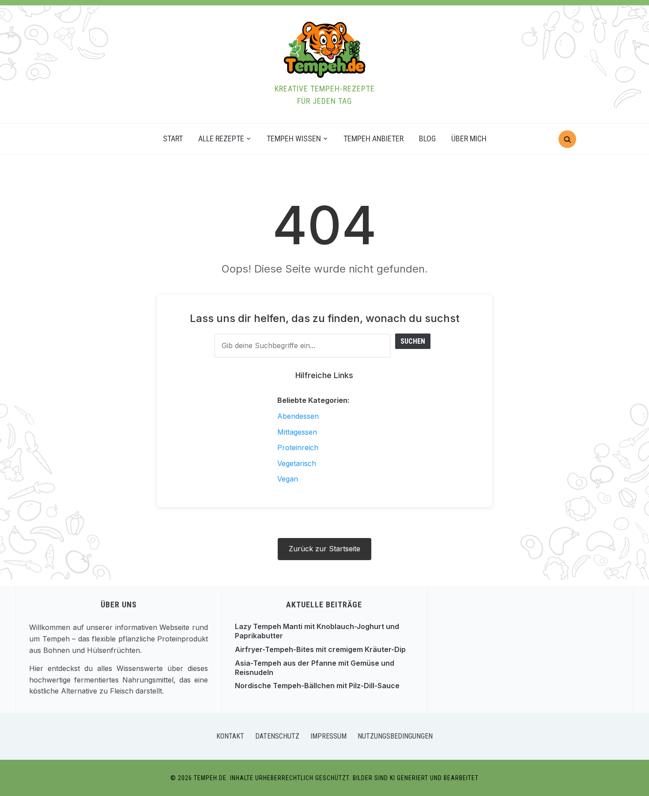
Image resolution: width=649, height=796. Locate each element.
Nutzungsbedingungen (395, 736)
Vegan (287, 478)
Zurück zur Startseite (324, 548)
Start (173, 138)
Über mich (469, 138)
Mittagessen (297, 432)
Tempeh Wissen (294, 138)
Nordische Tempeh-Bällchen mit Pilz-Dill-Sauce (317, 685)
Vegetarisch (296, 463)
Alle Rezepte (221, 138)
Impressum (328, 736)
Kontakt (230, 736)
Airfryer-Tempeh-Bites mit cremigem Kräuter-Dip (320, 649)
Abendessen (298, 416)
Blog (427, 138)
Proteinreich (297, 447)
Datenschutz (277, 736)
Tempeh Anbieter (373, 138)
